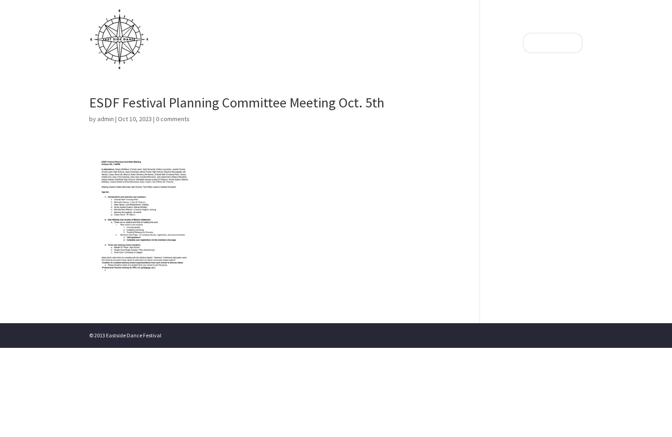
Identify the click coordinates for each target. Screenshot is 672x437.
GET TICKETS (553, 43)
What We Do (419, 44)
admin (105, 119)
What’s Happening (481, 44)
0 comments (173, 119)
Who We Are (369, 44)
